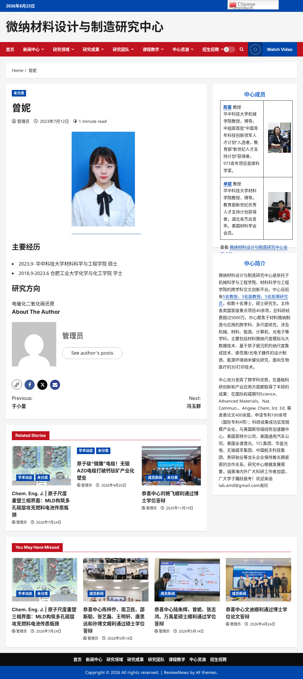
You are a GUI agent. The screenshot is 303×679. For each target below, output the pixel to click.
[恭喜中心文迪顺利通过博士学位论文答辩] (258, 579)
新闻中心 (31, 49)
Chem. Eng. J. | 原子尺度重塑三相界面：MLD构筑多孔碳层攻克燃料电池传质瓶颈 (44, 616)
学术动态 (25, 477)
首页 (10, 49)
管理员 (23, 121)
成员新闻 (155, 477)
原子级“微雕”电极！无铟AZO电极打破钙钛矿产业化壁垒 (105, 471)
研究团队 (121, 49)
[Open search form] (242, 49)
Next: (194, 402)
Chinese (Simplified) (242, 5)
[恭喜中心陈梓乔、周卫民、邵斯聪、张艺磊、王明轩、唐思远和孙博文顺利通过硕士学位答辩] (116, 579)
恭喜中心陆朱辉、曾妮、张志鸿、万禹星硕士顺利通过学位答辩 (185, 616)
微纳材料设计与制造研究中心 (85, 26)
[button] (17, 384)
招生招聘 (210, 49)
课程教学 (151, 49)
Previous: (22, 402)
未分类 (19, 93)
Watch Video (280, 49)
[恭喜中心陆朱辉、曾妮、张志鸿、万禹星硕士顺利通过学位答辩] (187, 579)
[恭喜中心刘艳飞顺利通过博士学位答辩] (171, 465)
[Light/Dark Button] (229, 49)
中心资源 (181, 49)
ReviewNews (176, 672)
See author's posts (92, 353)
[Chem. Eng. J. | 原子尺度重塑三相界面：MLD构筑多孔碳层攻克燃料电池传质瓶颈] (41, 465)
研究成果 (91, 49)
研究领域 (61, 49)
